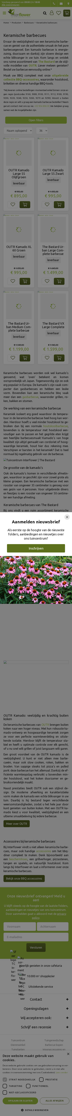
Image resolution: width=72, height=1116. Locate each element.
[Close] (67, 517)
